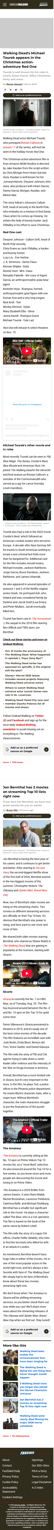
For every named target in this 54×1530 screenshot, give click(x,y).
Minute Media (19, 1505)
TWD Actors (17, 762)
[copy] (21, 90)
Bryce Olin (12, 810)
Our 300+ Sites (40, 1465)
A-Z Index (37, 1487)
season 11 (9, 147)
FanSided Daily (11, 1471)
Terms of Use (40, 1476)
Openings (37, 1460)
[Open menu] (5, 4)
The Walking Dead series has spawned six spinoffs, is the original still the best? (28, 667)
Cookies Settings (12, 1497)
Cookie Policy (10, 1482)
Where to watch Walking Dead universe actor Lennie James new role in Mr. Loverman (26, 691)
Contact (7, 1465)
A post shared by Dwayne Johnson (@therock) (27, 435)
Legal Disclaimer (42, 1482)
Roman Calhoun (30, 142)
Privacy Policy (10, 1476)
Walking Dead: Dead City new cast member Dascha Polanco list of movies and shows (27, 704)
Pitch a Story (39, 1471)
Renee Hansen (14, 84)
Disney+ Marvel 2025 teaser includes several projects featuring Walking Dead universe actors (27, 679)
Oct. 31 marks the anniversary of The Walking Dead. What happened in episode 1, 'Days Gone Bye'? (27, 655)
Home (6, 762)
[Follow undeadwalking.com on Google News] (46, 749)
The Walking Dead (20, 1436)
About (6, 1460)
